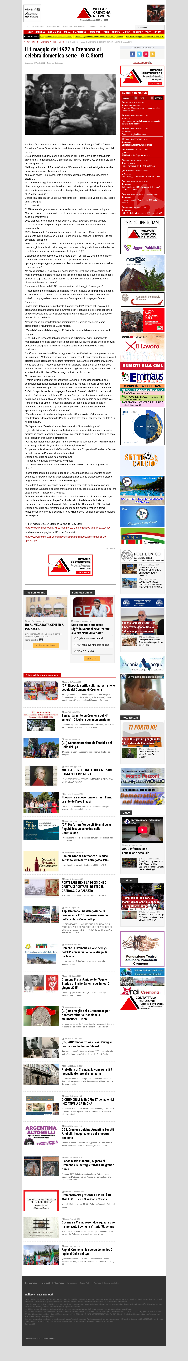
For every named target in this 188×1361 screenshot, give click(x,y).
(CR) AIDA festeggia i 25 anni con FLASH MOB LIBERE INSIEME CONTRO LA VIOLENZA (128, 36)
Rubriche (138, 32)
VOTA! (93, 658)
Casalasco (54, 32)
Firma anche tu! (47, 645)
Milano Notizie (59, 1283)
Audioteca (129, 880)
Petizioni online (35, 592)
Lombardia (94, 32)
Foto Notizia (130, 717)
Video (148, 32)
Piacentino (79, 32)
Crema (67, 32)
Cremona (40, 32)
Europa (116, 32)
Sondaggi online (82, 592)
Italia (106, 32)
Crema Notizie (45, 1283)
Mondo (126, 32)
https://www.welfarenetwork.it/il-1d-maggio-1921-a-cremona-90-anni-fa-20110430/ (67, 527)
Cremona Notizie (31, 1283)
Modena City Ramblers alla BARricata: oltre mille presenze (66, 36)
